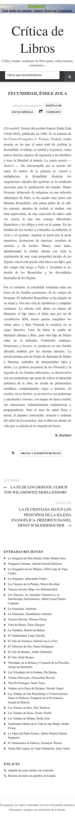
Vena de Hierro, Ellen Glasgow (26, 625)
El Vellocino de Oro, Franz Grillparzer (31, 646)
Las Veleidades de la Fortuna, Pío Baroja (32, 672)
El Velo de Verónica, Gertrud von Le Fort (32, 641)
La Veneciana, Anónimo (22, 609)
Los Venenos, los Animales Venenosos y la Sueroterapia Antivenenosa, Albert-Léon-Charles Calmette (37, 599)
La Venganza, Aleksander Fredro (27, 579)
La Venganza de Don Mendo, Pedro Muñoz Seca (37, 558)
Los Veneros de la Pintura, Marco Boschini (34, 584)
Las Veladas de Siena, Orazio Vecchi (29, 713)
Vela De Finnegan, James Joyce (26, 683)
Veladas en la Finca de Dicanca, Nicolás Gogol (35, 688)
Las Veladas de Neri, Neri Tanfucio (29, 708)
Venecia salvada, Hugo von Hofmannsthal (32, 589)
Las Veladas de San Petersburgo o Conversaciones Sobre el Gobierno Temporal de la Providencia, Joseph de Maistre (38, 698)
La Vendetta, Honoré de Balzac (26, 630)
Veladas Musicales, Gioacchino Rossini (31, 678)
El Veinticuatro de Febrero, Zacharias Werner (35, 743)
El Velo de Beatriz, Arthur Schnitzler (30, 652)
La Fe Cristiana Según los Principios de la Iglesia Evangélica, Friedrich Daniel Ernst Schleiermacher (41, 517)
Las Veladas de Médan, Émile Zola (29, 718)
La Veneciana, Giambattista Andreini (30, 614)
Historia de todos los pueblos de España (32, 776)
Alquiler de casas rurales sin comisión (30, 770)
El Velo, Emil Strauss (21, 657)
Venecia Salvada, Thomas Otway (27, 619)
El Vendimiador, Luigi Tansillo (26, 635)
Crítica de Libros (37, 39)
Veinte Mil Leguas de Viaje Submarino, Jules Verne (39, 748)
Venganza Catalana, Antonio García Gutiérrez (35, 564)
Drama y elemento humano (41, 453)
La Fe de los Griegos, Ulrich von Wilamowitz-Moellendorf (35, 489)
